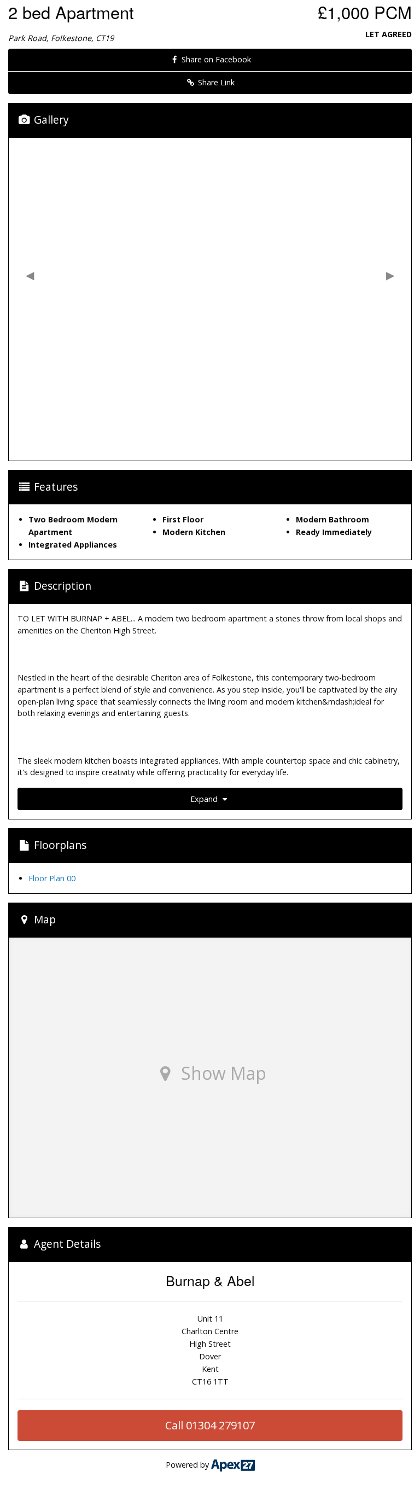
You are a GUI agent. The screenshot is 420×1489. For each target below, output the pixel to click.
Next (390, 275)
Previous (30, 275)
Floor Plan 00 (51, 878)
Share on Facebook (215, 59)
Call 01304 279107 (210, 1425)
